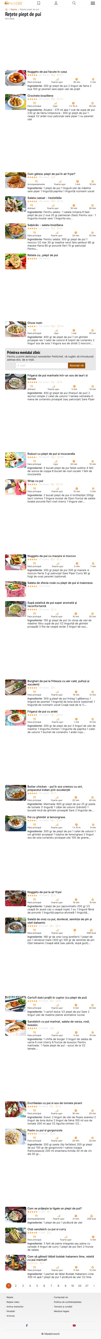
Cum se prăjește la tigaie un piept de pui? (54, 1208)
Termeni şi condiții (63, 1306)
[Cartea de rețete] (39, 3)
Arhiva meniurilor (15, 1306)
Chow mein (34, 323)
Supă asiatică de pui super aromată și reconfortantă (52, 604)
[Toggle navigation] (93, 3)
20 (79, 1285)
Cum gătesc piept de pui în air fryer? (51, 174)
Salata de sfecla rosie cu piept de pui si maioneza (60, 582)
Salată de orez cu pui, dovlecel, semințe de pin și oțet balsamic (59, 921)
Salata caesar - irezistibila (44, 198)
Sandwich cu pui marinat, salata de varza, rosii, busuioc (58, 1023)
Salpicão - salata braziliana (45, 225)
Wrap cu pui (35, 481)
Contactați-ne (61, 1297)
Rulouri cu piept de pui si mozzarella (51, 453)
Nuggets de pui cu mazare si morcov (51, 556)
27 (86, 1285)
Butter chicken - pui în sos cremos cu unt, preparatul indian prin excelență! (55, 788)
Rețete (10, 1297)
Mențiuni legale (61, 1311)
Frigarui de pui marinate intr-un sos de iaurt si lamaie (57, 377)
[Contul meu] (56, 3)
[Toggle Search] (74, 3)
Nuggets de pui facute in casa (47, 71)
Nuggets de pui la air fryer (44, 892)
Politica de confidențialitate (67, 1302)
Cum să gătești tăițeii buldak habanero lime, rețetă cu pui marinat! (60, 1258)
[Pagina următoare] (94, 1286)
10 (72, 1285)
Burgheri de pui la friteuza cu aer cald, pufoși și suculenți (58, 682)
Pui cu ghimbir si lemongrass (46, 817)
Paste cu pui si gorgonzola (44, 1130)
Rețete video (13, 1302)
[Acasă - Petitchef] (6, 9)
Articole (11, 1316)
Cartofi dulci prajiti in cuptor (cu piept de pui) (57, 997)
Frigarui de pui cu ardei (42, 711)
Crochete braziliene (40, 95)
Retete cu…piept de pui (42, 255)
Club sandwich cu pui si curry (46, 1229)
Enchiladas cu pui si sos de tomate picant (54, 1103)
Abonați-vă (77, 365)
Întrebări (11, 1311)
